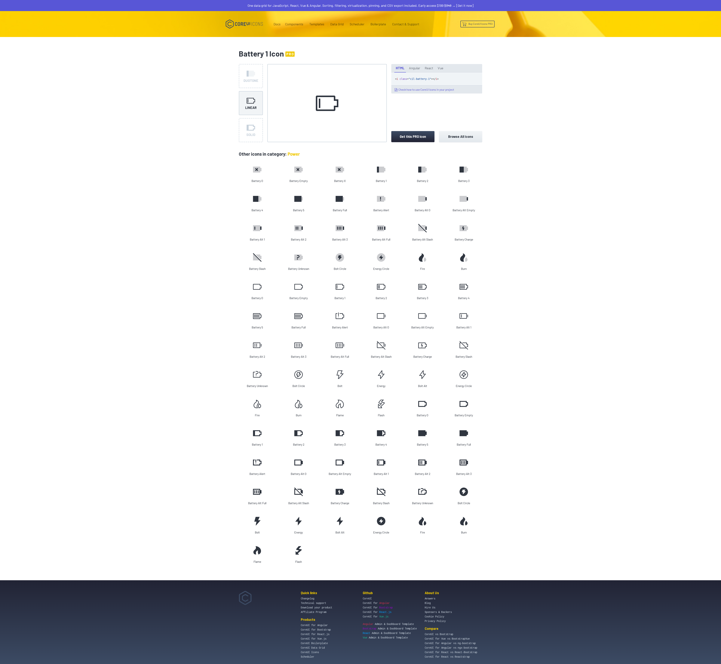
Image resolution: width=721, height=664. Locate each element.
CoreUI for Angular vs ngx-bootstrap (451, 647)
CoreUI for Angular (314, 625)
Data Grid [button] (337, 24)
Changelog (307, 598)
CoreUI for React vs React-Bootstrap (451, 652)
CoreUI (367, 598)
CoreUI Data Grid (313, 647)
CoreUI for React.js (315, 634)
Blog (428, 603)
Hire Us (430, 607)
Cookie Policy (434, 616)
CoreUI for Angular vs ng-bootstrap (450, 643)
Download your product (316, 607)
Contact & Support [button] (405, 24)
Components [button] (294, 24)
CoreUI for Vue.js (313, 638)
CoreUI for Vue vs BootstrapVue (447, 638)
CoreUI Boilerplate (314, 643)
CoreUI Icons (310, 652)
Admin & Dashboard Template (388, 624)
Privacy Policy (435, 621)
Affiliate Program (313, 612)
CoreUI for (376, 603)
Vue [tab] (440, 68)
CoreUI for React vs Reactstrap (447, 656)
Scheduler (357, 24)
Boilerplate (378, 24)
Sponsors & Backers (438, 612)
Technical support (313, 603)
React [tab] (429, 68)
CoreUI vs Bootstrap (439, 634)
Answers (430, 598)
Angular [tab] (414, 68)
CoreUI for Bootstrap (316, 629)
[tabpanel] (436, 83)
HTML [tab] (400, 68)
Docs (277, 24)
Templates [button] (316, 24)
